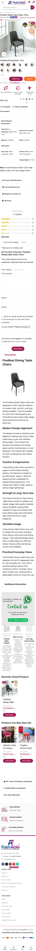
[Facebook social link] (20, 99)
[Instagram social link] (9, 874)
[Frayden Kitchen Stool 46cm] (25, 745)
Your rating (7, 273)
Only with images (11, 242)
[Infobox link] (11, 90)
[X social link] (22, 99)
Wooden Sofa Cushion (8, 930)
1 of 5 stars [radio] (15, 273)
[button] (33, 40)
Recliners (4, 913)
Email (4, 311)
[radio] (7, 64)
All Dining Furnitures (8, 12)
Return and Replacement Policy (11, 893)
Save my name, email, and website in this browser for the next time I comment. (17, 323)
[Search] (31, 7)
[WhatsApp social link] (26, 102)
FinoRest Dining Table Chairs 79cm (8, 713)
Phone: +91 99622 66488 (11, 866)
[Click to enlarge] (3, 54)
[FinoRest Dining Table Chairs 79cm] (9, 700)
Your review (7, 277)
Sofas (2, 909)
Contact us (4, 886)
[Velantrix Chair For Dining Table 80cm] (9, 745)
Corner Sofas (5, 920)
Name (5, 301)
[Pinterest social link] (28, 99)
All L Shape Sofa (6, 916)
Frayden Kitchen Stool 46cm (25, 758)
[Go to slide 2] (17, 55)
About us (4, 883)
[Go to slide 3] (19, 55)
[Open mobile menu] (2, 3)
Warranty (4, 900)
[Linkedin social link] (31, 99)
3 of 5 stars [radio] (19, 273)
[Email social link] (25, 99)
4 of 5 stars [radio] (21, 273)
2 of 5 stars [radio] (17, 273)
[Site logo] (15, 2)
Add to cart (15, 79)
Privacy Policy (5, 890)
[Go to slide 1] (15, 55)
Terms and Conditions (8, 897)
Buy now (29, 79)
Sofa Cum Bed (5, 923)
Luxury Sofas (5, 927)
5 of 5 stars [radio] (23, 273)
